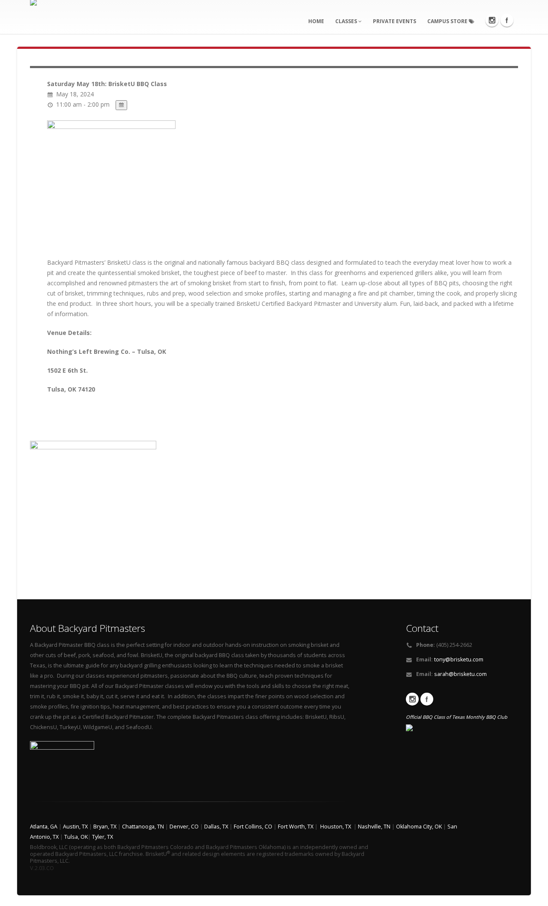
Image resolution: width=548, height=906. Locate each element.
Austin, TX (75, 826)
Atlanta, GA (43, 826)
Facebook (506, 20)
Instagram (491, 20)
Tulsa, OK (76, 836)
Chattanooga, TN (143, 826)
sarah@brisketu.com (460, 674)
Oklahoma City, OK (419, 826)
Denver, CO (184, 826)
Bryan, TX (104, 826)
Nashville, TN (374, 826)
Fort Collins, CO (253, 826)
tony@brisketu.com (458, 659)
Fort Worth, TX (295, 826)
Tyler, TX (102, 836)
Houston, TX (335, 826)
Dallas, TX (216, 826)
